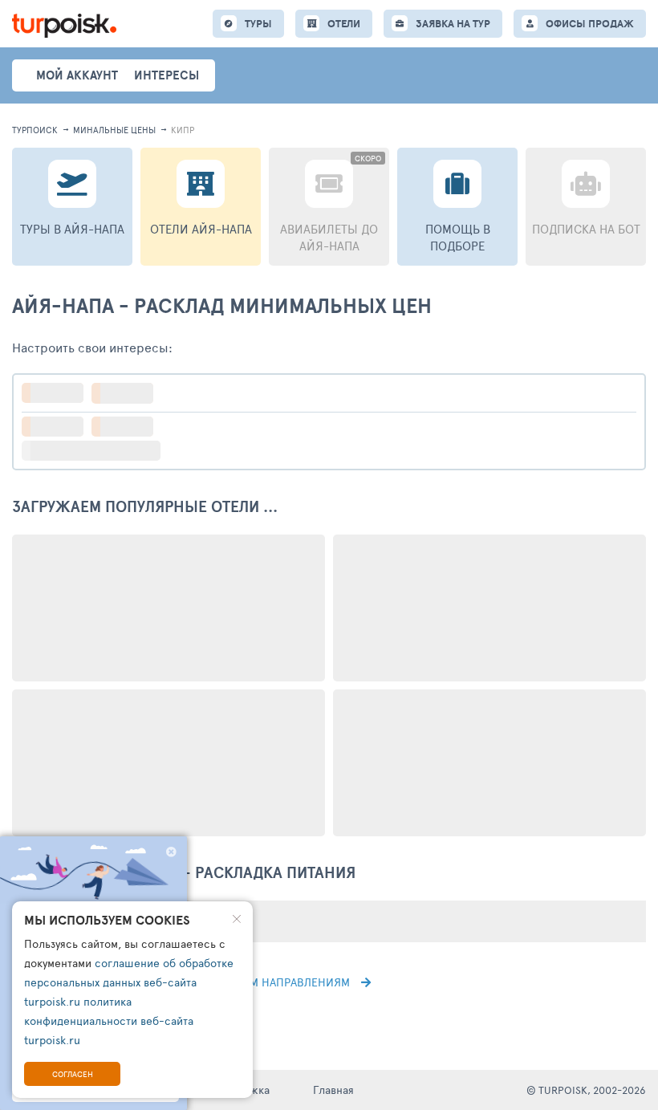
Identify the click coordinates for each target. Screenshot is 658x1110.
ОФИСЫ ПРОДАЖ (590, 23)
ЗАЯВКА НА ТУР (453, 23)
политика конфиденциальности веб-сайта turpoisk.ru (108, 1020)
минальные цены (114, 130)
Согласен (72, 1074)
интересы (166, 75)
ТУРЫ (258, 23)
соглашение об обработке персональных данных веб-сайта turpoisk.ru (129, 982)
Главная (333, 1089)
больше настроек (99, 450)
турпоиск (35, 130)
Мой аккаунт (77, 75)
